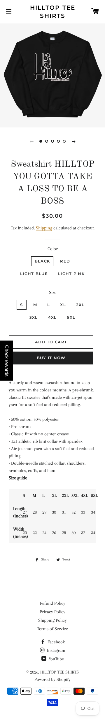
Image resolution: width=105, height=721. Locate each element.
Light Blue (34, 273)
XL (63, 304)
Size (52, 292)
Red (65, 261)
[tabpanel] (52, 74)
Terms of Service (52, 628)
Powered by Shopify (52, 679)
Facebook (55, 642)
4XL (52, 317)
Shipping (44, 228)
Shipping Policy (52, 620)
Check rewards (6, 360)
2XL (80, 304)
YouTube (56, 659)
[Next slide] (73, 141)
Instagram (55, 650)
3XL (33, 317)
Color (53, 248)
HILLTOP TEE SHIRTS (52, 11)
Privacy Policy (52, 611)
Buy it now (51, 357)
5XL (71, 317)
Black (42, 261)
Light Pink (71, 273)
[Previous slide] (31, 141)
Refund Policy (52, 603)
